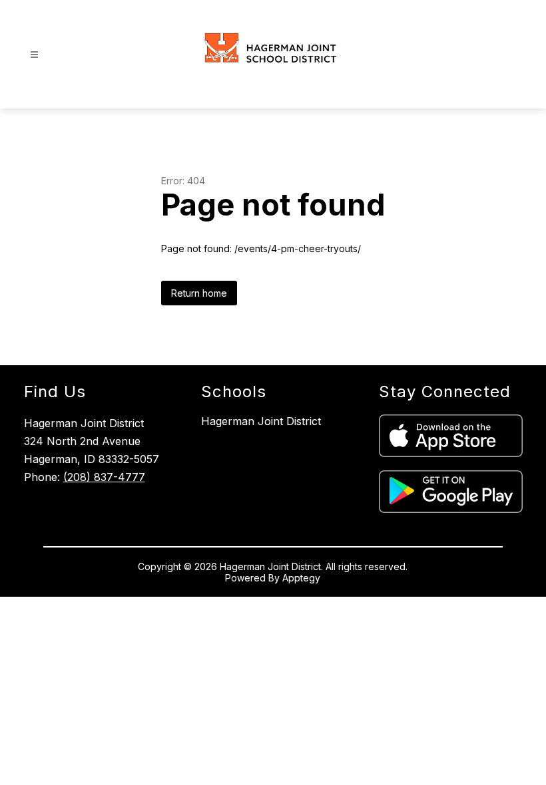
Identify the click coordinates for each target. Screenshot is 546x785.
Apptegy (301, 577)
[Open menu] (34, 55)
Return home (199, 293)
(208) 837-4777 (104, 477)
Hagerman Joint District (261, 421)
